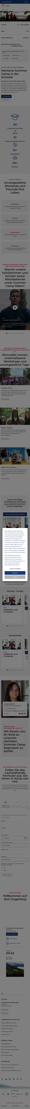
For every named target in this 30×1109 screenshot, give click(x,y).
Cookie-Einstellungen (15, 568)
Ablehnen (15, 577)
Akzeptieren (15, 573)
